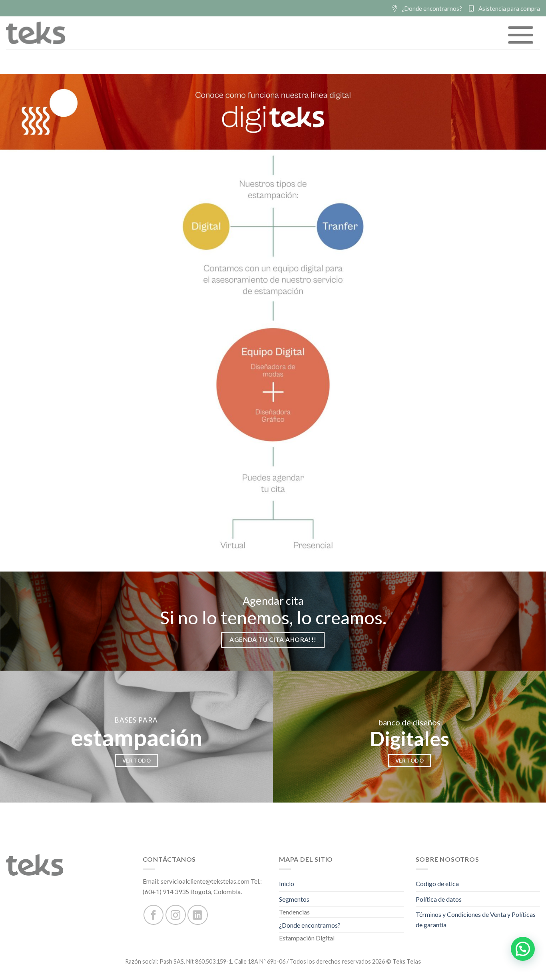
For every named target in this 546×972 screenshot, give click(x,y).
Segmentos (294, 899)
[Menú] (521, 34)
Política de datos (439, 899)
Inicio (286, 883)
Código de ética (437, 883)
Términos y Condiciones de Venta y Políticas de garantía (476, 919)
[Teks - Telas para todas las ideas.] (35, 33)
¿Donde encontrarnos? (310, 925)
